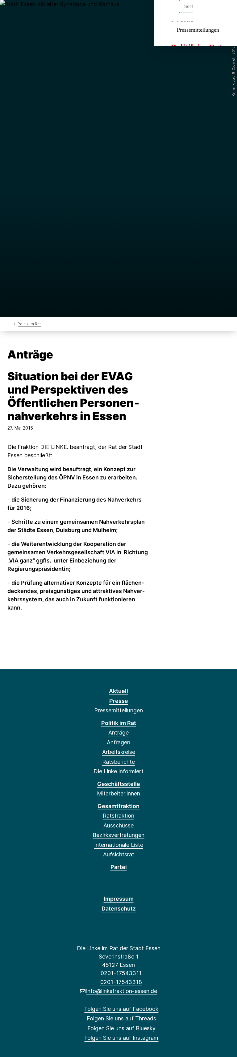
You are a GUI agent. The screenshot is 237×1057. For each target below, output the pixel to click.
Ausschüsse (118, 825)
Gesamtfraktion (118, 806)
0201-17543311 (121, 973)
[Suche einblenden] (206, 13)
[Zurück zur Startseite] (10, 324)
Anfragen (118, 742)
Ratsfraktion (118, 815)
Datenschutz (119, 908)
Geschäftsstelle (118, 784)
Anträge (118, 732)
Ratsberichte (118, 762)
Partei (118, 867)
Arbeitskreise (118, 752)
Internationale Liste (118, 845)
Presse (118, 701)
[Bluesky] (32, 13)
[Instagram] (42, 13)
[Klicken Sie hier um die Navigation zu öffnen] (224, 13)
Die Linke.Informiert (118, 771)
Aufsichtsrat (118, 854)
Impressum (119, 898)
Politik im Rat (29, 324)
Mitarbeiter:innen (118, 793)
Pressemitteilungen (198, 30)
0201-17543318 (121, 982)
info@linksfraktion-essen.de (121, 991)
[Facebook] (12, 13)
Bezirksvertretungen (118, 835)
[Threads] (22, 13)
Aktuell (118, 691)
